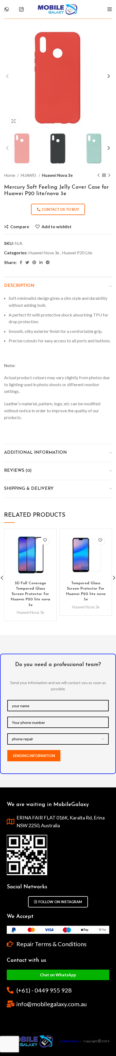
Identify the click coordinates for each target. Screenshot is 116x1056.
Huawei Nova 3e (57, 175)
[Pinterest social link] (34, 262)
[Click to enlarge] (13, 121)
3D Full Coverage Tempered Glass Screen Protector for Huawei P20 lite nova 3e (30, 594)
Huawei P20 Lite (77, 252)
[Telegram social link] (47, 262)
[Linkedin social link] (41, 262)
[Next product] (109, 175)
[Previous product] (98, 175)
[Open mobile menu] (110, 9)
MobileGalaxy (69, 1041)
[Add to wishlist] (45, 540)
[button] (58, 975)
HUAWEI (29, 175)
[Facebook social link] (21, 262)
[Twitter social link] (27, 262)
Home (10, 175)
